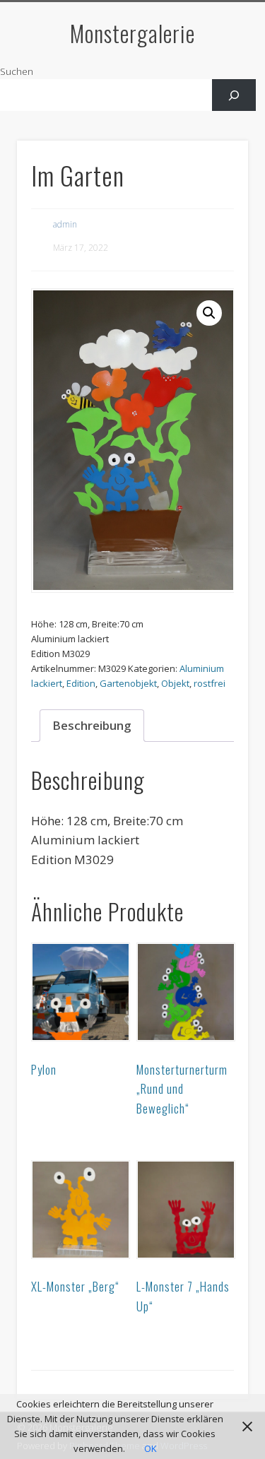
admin (65, 224)
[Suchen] (234, 95)
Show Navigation (214, 126)
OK (150, 1448)
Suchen (16, 71)
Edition (80, 683)
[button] (209, 313)
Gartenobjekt (128, 683)
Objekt (175, 683)
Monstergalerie (132, 32)
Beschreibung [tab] (91, 725)
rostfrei (209, 683)
